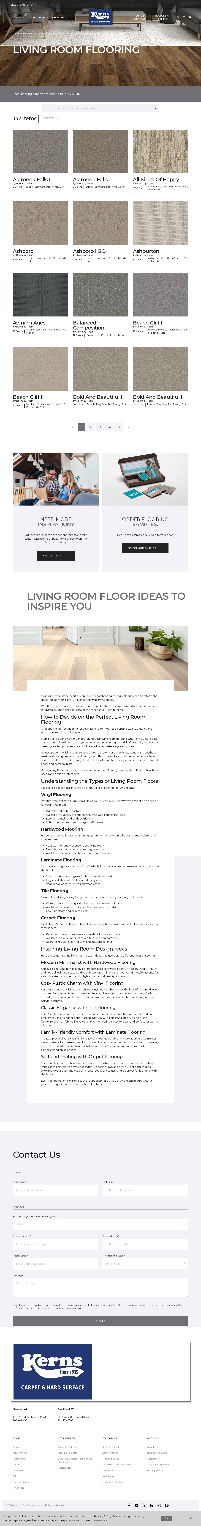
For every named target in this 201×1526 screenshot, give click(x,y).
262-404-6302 (21, 1420)
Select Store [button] (19, 4)
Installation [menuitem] (108, 1476)
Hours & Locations (138, 17)
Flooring (36, 33)
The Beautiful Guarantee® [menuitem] (117, 1464)
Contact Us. (74, 94)
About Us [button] (58, 17)
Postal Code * (20, 1256)
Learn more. (100, 1520)
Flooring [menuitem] (17, 1447)
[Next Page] (128, 427)
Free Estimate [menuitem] (21, 1482)
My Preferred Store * (113, 1256)
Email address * (110, 1236)
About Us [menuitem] (152, 1447)
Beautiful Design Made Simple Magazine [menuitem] (75, 1460)
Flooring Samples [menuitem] (67, 1453)
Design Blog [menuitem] (65, 1467)
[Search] (156, 108)
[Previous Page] (72, 427)
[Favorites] (184, 17)
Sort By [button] (49, 118)
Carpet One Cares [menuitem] (157, 1453)
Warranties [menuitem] (108, 1470)
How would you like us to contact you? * (35, 1216)
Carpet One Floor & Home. (29, 1505)
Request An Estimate (162, 17)
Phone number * (22, 1236)
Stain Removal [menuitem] (110, 1447)
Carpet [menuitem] (17, 1464)
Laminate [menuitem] (18, 1470)
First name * (19, 1182)
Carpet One (19, 33)
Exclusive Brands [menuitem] (112, 1482)
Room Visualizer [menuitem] (67, 1447)
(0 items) (190, 17)
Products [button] (17, 17)
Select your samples (142, 548)
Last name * (108, 1182)
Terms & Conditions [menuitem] (158, 1464)
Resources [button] (38, 17)
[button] (178, 17)
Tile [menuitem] (15, 1476)
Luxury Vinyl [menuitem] (20, 1453)
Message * (18, 1275)
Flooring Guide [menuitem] (110, 1458)
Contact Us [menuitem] (153, 1458)
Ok (166, 1518)
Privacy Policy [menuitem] (155, 1470)
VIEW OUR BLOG (52, 555)
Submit (100, 1321)
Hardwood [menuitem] (19, 1458)
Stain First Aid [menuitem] (110, 1453)
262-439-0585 (65, 1420)
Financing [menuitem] (18, 1487)
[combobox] (97, 108)
